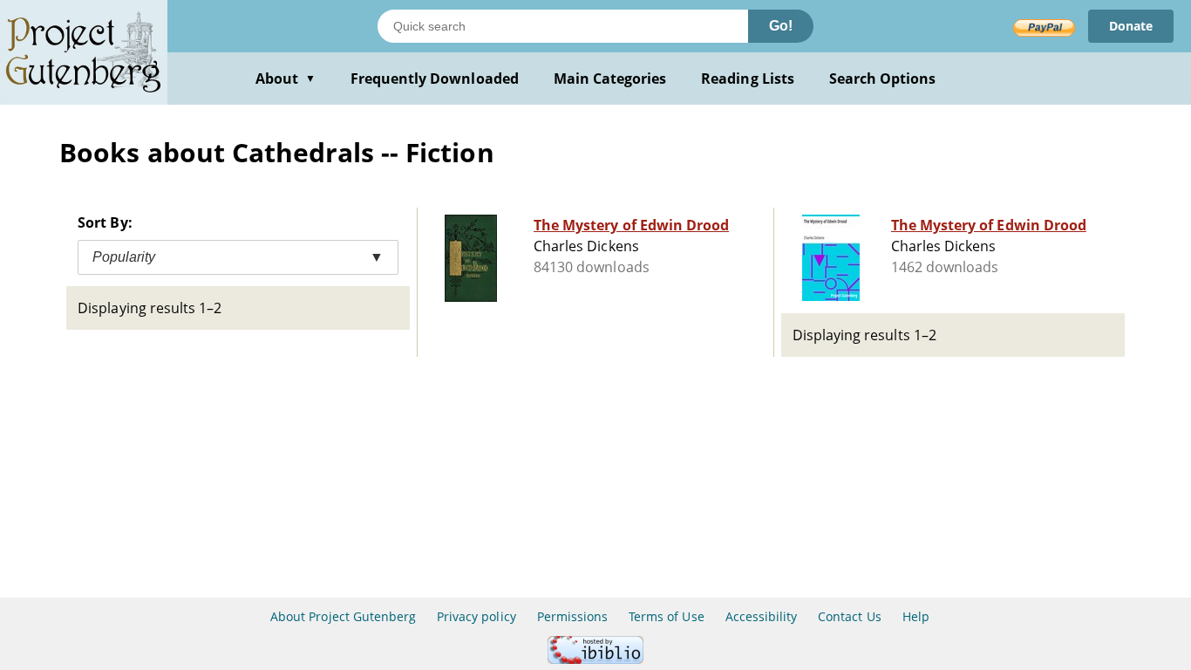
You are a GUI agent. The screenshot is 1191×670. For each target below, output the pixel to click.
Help (915, 616)
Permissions (572, 616)
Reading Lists (747, 78)
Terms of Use (666, 616)
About (285, 78)
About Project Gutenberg (343, 616)
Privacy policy (476, 616)
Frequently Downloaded (434, 78)
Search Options (882, 78)
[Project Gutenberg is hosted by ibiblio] (595, 659)
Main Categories (610, 78)
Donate (1131, 25)
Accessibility (761, 616)
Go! (781, 25)
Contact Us (849, 616)
